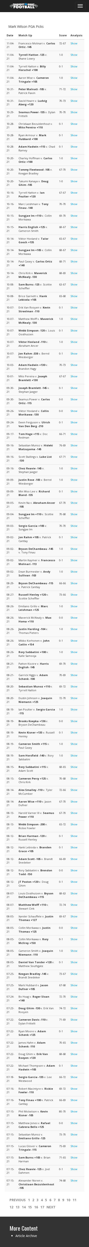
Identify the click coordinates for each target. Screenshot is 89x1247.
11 (74, 1200)
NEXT (51, 1207)
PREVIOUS (17, 1200)
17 (42, 1207)
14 (24, 1207)
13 (17, 1207)
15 (30, 1207)
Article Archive (26, 1235)
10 (68, 1200)
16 (36, 1207)
